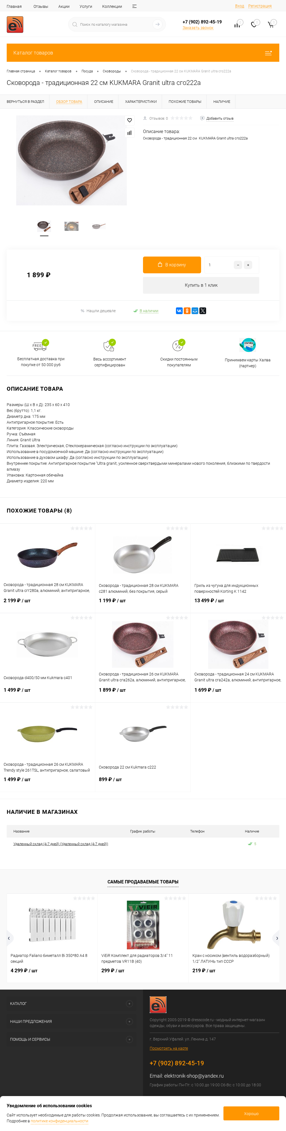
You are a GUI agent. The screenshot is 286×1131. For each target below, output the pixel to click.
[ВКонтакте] (179, 310)
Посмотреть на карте (169, 1048)
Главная (14, 6)
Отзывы (41, 6)
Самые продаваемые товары (143, 882)
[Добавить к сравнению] (130, 133)
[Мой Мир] (195, 310)
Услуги (86, 6)
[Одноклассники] (187, 310)
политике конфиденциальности (59, 1121)
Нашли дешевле (101, 311)
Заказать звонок (198, 27)
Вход (239, 6)
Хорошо (251, 1113)
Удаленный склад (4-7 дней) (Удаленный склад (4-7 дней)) (60, 844)
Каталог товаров (33, 53)
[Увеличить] (71, 160)
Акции (64, 6)
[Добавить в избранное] (130, 120)
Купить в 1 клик (201, 285)
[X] (202, 310)
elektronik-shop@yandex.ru (194, 1076)
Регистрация (260, 6)
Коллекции (112, 6)
